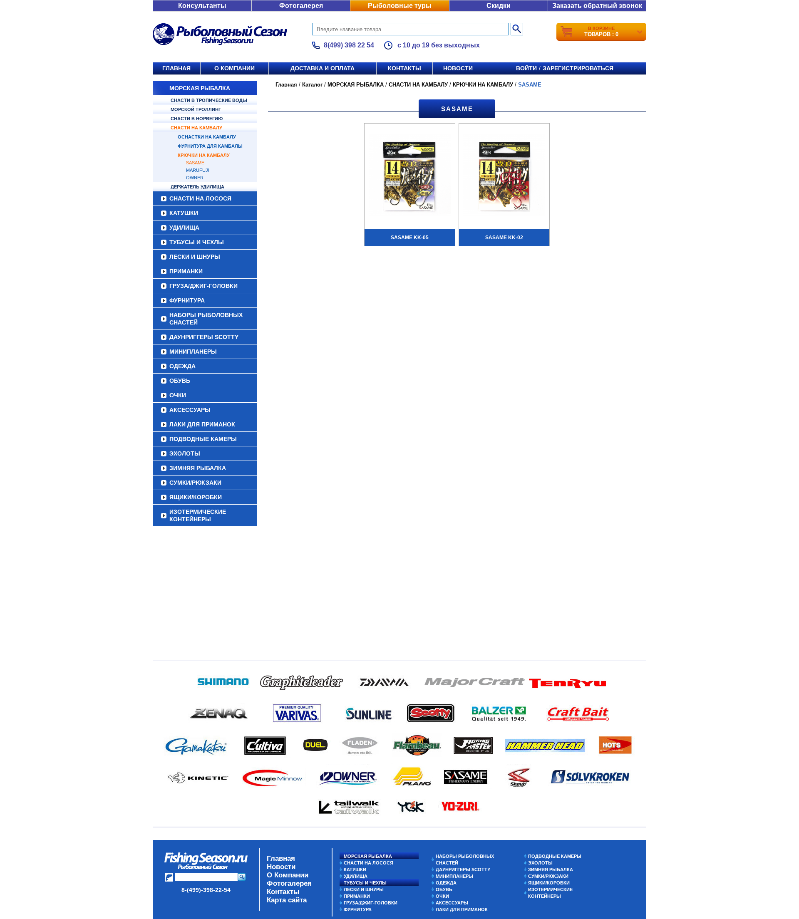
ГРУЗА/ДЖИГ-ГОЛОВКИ (203, 285)
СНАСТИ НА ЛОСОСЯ (200, 198)
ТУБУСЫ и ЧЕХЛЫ (196, 242)
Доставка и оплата (322, 68)
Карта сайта (287, 900)
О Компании (287, 875)
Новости (458, 68)
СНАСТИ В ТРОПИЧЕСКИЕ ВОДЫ (209, 100)
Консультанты (202, 5)
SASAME (195, 162)
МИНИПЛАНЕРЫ (193, 351)
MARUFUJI (197, 170)
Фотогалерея (301, 5)
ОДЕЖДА (182, 366)
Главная (176, 68)
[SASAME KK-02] (504, 176)
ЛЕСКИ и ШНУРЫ (194, 256)
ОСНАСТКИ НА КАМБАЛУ (207, 136)
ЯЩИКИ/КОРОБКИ (195, 497)
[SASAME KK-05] (410, 176)
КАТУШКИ (183, 213)
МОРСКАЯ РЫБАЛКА (199, 88)
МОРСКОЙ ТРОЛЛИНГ (196, 109)
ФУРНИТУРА (187, 300)
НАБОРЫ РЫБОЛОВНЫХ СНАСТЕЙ (206, 319)
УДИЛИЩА (184, 227)
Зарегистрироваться (578, 68)
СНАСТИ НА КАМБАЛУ (196, 127)
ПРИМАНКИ (186, 271)
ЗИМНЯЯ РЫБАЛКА (197, 468)
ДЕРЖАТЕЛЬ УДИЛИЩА (197, 186)
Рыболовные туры (400, 5)
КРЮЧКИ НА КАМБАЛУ (204, 155)
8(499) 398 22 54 (349, 45)
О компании (234, 68)
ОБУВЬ (179, 380)
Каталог (312, 85)
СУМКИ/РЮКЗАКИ (195, 482)
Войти (526, 68)
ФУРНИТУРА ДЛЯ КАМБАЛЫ (210, 146)
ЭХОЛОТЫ (184, 453)
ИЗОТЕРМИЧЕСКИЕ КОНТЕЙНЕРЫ (197, 515)
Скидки (498, 5)
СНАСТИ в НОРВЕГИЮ (197, 118)
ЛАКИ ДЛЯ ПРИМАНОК (202, 424)
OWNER (194, 177)
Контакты (404, 68)
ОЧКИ (177, 395)
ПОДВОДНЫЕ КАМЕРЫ (203, 439)
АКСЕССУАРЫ (190, 409)
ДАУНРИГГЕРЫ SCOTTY (203, 337)
